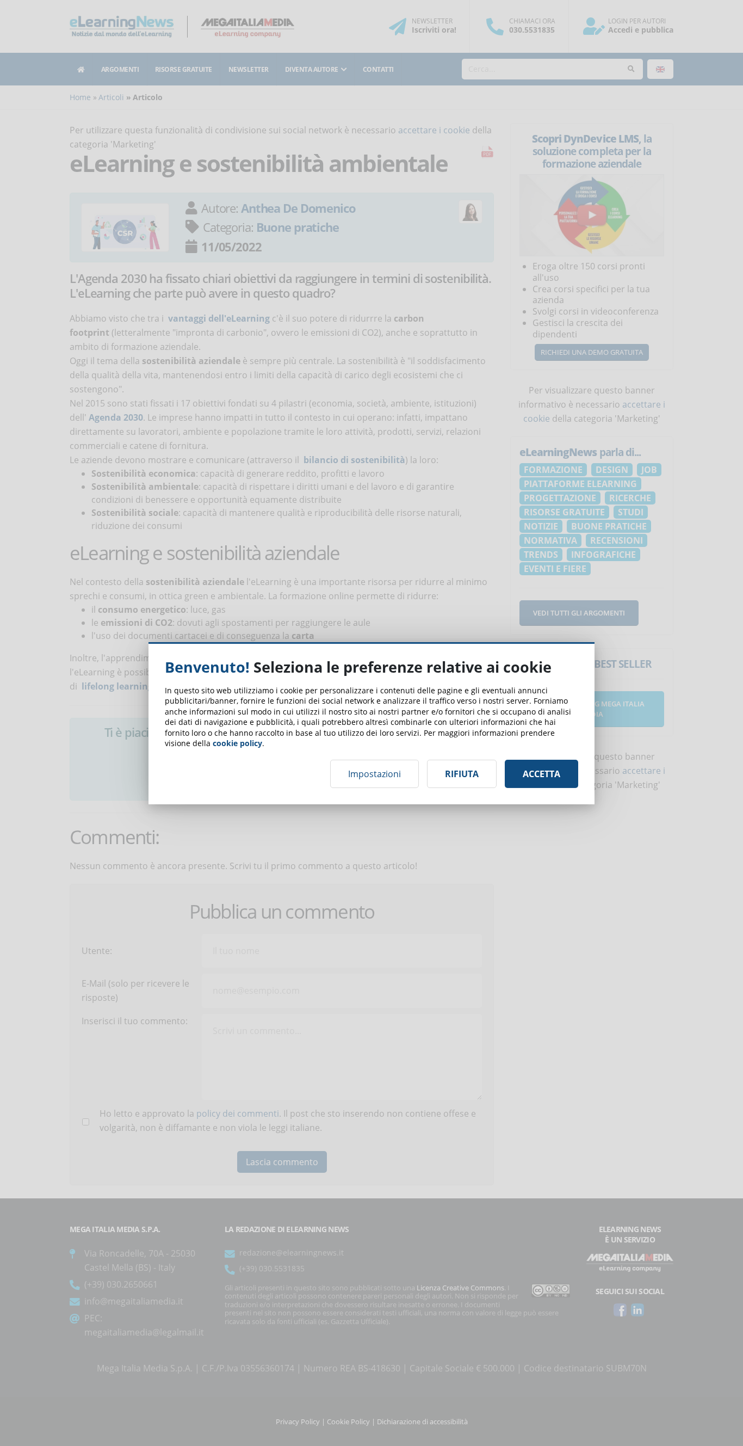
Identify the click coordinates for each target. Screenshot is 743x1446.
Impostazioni (374, 774)
